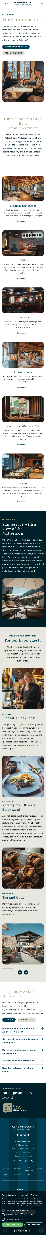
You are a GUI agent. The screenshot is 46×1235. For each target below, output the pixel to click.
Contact (9, 1019)
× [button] (43, 1194)
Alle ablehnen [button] (34, 1225)
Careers (6, 1174)
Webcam (17, 1174)
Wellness (17, 1168)
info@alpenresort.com (23, 1156)
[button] (6, 3)
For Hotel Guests (13, 53)
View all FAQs (26, 1019)
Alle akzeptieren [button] (12, 1225)
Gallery (39, 1168)
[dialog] (23, 1213)
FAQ (28, 1174)
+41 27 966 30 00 (23, 1152)
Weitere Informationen (35, 1206)
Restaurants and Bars (16, 47)
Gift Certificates (28, 1169)
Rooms (6, 1168)
